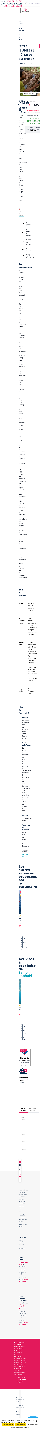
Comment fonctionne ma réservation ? (23, 1194)
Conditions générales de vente (20, 1399)
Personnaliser (32, 1425)
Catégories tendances (33, 1109)
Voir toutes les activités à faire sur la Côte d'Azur (22, 1380)
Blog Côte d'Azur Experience (22, 1246)
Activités (21, 17)
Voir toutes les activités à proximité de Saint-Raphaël (22, 1032)
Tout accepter (8, 1425)
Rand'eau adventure (25, 855)
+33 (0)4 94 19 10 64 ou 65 (22, 1307)
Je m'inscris (20, 1175)
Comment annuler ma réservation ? (22, 1201)
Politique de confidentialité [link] (20, 1428)
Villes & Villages (23, 1109)
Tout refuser (20, 1425)
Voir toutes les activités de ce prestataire (22, 942)
